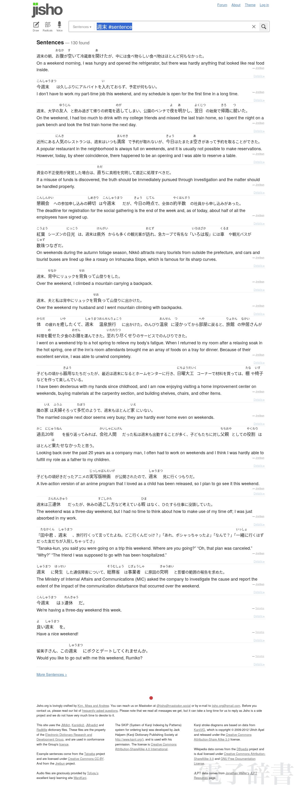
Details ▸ (259, 76)
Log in (264, 4)
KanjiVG (199, 729)
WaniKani (80, 777)
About (235, 4)
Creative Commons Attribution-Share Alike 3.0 (223, 736)
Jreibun (260, 68)
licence (63, 744)
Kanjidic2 (78, 725)
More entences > (52, 674)
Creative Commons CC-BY (86, 758)
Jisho (47, 10)
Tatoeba (259, 608)
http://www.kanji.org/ (129, 739)
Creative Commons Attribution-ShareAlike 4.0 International (145, 746)
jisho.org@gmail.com (226, 705)
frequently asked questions (100, 710)
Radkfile (42, 729)
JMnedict (92, 725)
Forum (222, 4)
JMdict (65, 725)
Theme (250, 4)
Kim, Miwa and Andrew (93, 705)
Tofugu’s (92, 773)
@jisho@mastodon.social (174, 705)
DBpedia (242, 749)
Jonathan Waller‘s (237, 773)
